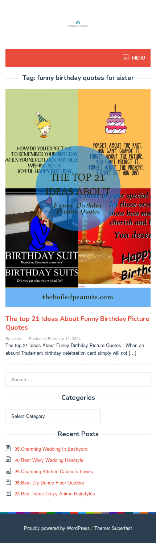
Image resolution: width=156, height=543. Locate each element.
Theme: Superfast (113, 527)
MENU (138, 58)
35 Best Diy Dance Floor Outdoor (49, 482)
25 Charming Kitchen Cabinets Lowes (54, 471)
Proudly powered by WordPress (57, 527)
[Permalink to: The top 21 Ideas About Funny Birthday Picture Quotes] (78, 200)
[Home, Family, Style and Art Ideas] (78, 22)
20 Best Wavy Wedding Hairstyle (49, 459)
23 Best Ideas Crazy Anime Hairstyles (55, 493)
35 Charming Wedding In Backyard (51, 448)
